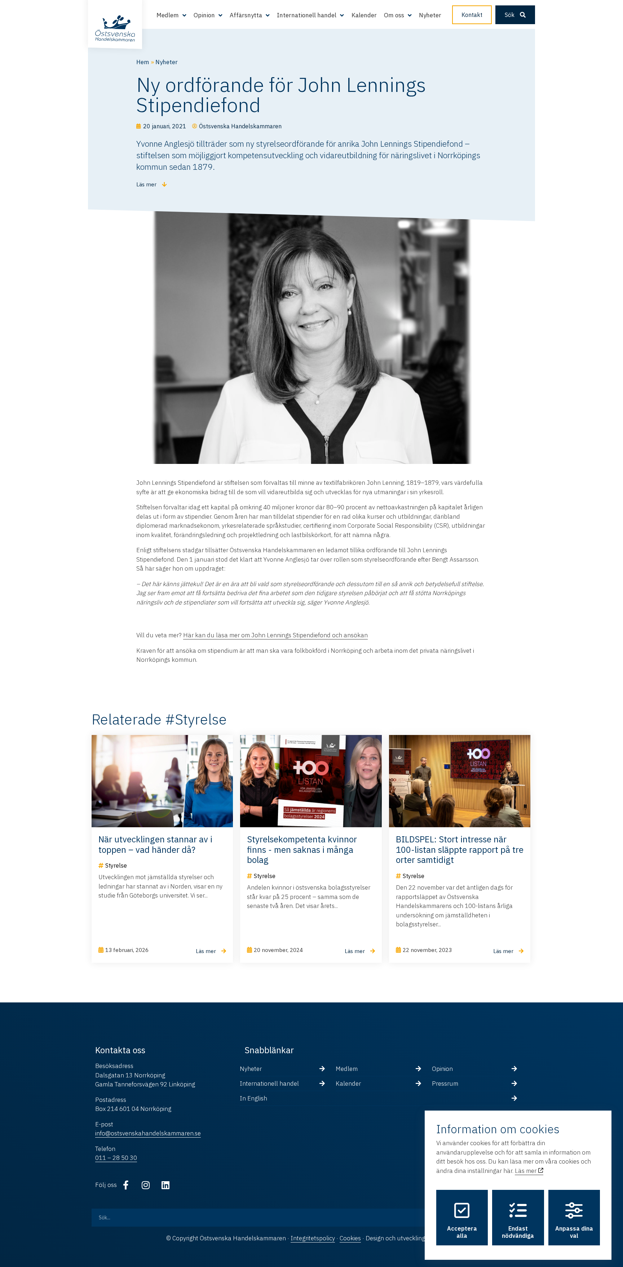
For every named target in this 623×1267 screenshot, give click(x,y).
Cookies (350, 1238)
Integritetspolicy (313, 1238)
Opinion (442, 1069)
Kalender (364, 15)
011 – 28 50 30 (116, 1158)
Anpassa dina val (574, 1232)
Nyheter (430, 15)
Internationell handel (269, 1083)
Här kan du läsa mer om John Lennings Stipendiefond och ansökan (275, 635)
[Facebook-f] (126, 1185)
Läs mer (526, 1171)
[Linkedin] (165, 1185)
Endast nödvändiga (518, 1232)
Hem (142, 62)
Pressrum (445, 1083)
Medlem (347, 1069)
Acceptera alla (462, 1232)
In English (253, 1098)
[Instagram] (146, 1185)
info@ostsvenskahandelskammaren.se (148, 1133)
